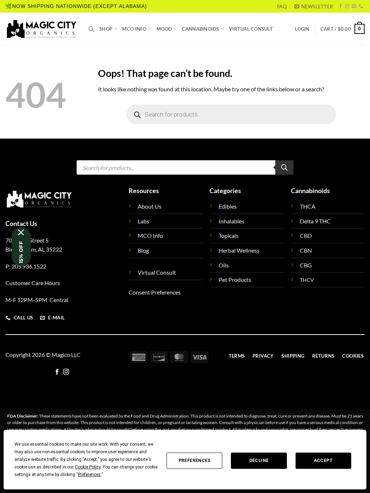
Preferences (194, 460)
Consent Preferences (155, 292)
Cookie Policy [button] (87, 467)
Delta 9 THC (315, 221)
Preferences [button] (89, 474)
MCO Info (134, 29)
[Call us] (361, 6)
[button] (313, 6)
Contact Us (21, 223)
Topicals (228, 235)
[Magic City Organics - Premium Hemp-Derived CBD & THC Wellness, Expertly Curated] (41, 28)
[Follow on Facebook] (340, 6)
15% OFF (21, 252)
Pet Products (235, 279)
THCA (307, 206)
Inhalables (231, 221)
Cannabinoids (200, 29)
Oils (224, 265)
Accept (323, 460)
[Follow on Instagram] (347, 6)
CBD (306, 235)
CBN (306, 250)
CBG (306, 265)
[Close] (21, 232)
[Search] (284, 167)
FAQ (282, 6)
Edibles (228, 206)
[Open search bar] (91, 29)
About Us (150, 206)
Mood (164, 29)
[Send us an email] (354, 6)
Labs (143, 221)
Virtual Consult (251, 29)
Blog (143, 250)
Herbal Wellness (239, 250)
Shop (105, 29)
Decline (259, 460)
